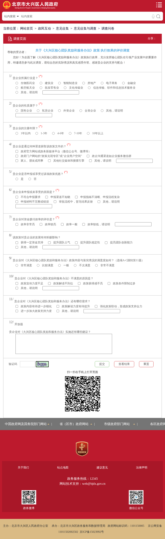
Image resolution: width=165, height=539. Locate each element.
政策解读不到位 (63, 283)
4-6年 (60, 133)
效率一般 (71, 224)
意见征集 (62, 28)
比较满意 (47, 265)
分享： (152, 38)
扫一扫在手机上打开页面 (82, 372)
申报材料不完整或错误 (34, 201)
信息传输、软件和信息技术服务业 (113, 87)
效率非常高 (27, 224)
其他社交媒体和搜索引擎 (68, 160)
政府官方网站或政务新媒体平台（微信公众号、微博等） (55, 151)
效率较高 (50, 224)
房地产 (91, 83)
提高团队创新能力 (121, 242)
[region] (82, 449)
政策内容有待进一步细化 (36, 306)
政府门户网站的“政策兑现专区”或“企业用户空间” (51, 156)
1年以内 (25, 133)
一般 (66, 265)
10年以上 (97, 133)
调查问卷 (107, 28)
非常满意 (26, 265)
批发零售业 (51, 87)
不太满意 (84, 265)
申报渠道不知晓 (60, 197)
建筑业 (48, 83)
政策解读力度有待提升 (75, 306)
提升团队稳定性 (89, 242)
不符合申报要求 (30, 197)
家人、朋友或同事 (31, 160)
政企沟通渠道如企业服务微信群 (111, 156)
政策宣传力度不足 (31, 283)
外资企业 (69, 110)
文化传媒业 (75, 87)
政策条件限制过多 (123, 283)
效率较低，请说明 (98, 224)
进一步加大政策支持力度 (36, 311)
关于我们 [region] (23, 467)
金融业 (131, 83)
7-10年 (77, 133)
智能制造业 (70, 83)
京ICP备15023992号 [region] (92, 531)
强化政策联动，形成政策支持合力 (120, 306)
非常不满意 (107, 265)
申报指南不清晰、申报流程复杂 (99, 197)
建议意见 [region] (102, 467)
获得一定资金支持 (31, 242)
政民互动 (44, 28)
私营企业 (47, 110)
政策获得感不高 (92, 283)
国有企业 (26, 110)
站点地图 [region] (62, 467)
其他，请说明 (29, 92)
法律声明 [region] (141, 467)
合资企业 (90, 110)
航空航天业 (27, 87)
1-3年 (43, 133)
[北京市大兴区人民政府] (30, 8)
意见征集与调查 (85, 28)
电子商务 (111, 83)
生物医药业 (27, 83)
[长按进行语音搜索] (153, 16)
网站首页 (26, 28)
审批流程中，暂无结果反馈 (75, 201)
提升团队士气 (61, 242)
